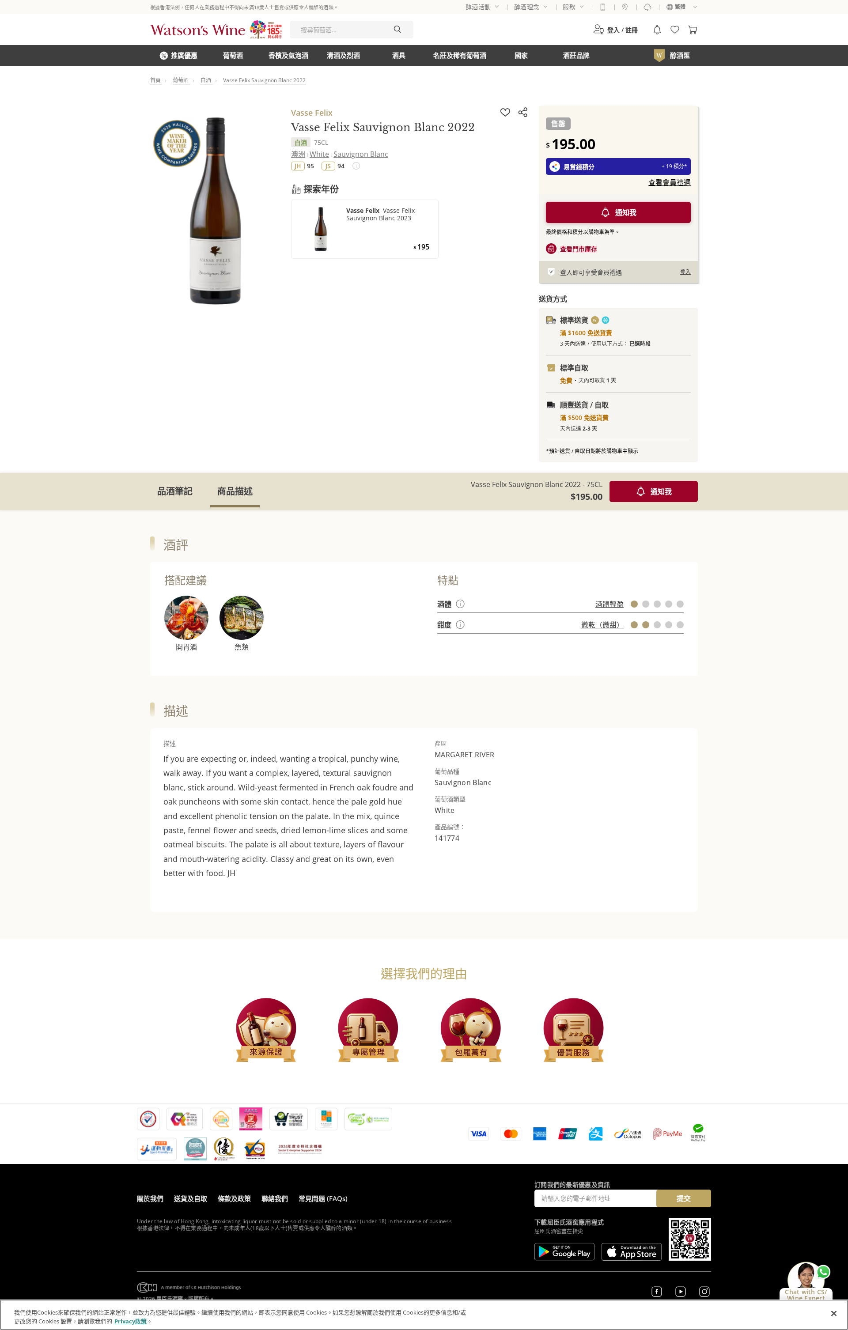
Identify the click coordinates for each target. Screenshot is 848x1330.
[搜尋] (397, 29)
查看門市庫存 (578, 249)
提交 (684, 1198)
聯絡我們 (274, 1198)
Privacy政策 (130, 1321)
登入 (685, 272)
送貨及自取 (190, 1198)
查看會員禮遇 (669, 182)
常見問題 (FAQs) (323, 1198)
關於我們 (150, 1198)
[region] (424, 1315)
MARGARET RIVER (465, 754)
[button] (615, 29)
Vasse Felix (312, 112)
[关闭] (834, 1313)
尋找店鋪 (625, 7)
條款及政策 (234, 1198)
